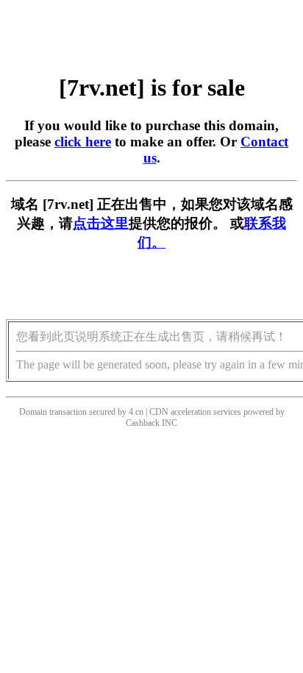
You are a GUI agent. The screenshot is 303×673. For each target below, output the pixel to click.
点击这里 (101, 223)
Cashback (143, 423)
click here (82, 141)
